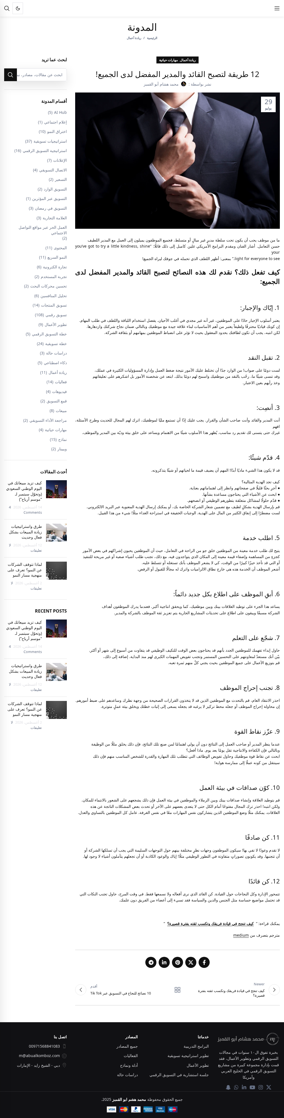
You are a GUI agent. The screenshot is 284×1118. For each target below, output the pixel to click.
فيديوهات (59, 391)
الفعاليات (131, 1055)
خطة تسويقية (56, 343)
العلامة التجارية (55, 217)
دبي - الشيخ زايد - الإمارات (38, 1065)
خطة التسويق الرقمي (49, 333)
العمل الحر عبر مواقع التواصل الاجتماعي (43, 230)
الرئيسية (152, 38)
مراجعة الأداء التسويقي (48, 420)
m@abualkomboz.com (39, 1055)
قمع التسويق (57, 400)
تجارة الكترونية (55, 266)
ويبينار (62, 448)
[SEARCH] (10, 74)
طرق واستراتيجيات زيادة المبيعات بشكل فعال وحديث (25, 532)
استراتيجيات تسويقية (50, 141)
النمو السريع (57, 257)
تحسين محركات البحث (48, 286)
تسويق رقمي (56, 314)
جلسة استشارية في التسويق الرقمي (179, 1074)
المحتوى (60, 247)
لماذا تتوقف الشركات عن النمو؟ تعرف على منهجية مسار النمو (24, 570)
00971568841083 (44, 1046)
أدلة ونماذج (129, 1065)
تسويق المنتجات (54, 305)
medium (241, 935)
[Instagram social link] (261, 1087)
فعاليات (61, 381)
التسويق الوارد (55, 189)
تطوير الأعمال (56, 324)
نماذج (62, 439)
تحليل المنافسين (53, 295)
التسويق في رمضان (51, 208)
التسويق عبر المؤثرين (49, 198)
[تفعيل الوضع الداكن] (17, 8)
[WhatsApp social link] (236, 1087)
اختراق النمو (57, 131)
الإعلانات (60, 160)
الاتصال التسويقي (53, 170)
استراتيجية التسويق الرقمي (45, 150)
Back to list (177, 989)
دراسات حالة (56, 353)
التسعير (61, 179)
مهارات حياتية (168, 60)
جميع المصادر (127, 1046)
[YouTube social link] (252, 1087)
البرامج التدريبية (196, 1046)
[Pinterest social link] (177, 962)
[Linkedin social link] (164, 962)
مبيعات (61, 410)
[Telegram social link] (150, 962)
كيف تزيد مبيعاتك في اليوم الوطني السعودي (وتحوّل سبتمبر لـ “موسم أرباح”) (24, 491)
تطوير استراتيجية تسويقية (188, 1055)
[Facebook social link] (204, 962)
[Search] (6, 8)
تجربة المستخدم (54, 276)
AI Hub (60, 112)
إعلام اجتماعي (55, 122)
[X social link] (190, 962)
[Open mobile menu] (277, 8)
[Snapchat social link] (228, 1087)
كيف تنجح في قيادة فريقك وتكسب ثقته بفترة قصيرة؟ (210, 923)
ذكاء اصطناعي (55, 362)
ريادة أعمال (134, 38)
